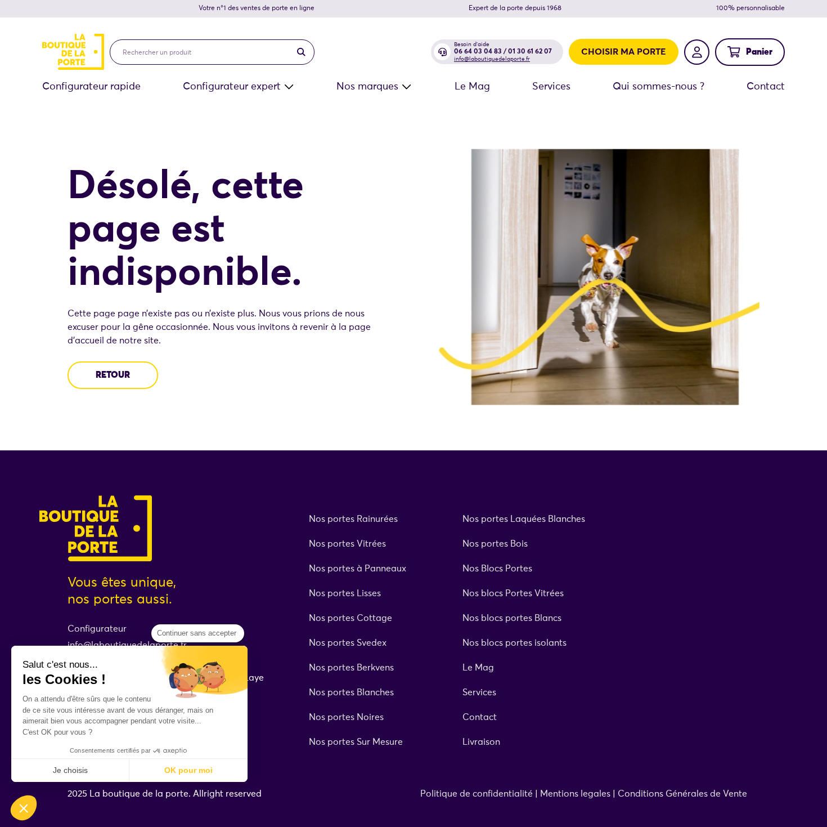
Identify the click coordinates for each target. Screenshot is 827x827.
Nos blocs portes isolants (514, 642)
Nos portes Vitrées (348, 543)
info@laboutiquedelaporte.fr (492, 59)
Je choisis (70, 770)
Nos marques (367, 87)
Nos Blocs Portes (497, 568)
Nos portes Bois (495, 543)
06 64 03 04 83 (478, 51)
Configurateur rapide (91, 87)
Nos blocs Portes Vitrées (513, 593)
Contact (766, 87)
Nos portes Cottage (350, 618)
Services (551, 87)
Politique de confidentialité (476, 793)
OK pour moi (188, 770)
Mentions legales (575, 793)
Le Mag (472, 87)
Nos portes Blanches (351, 692)
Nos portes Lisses (345, 593)
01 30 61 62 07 (530, 51)
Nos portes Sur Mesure (356, 741)
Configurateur (97, 628)
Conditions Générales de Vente (682, 793)
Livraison (481, 741)
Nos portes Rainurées (353, 519)
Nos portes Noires (346, 717)
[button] (23, 807)
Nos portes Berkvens (351, 667)
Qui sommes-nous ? (658, 87)
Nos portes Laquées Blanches (523, 519)
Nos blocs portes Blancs (511, 618)
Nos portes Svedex (347, 642)
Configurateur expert (232, 87)
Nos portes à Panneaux (357, 568)
